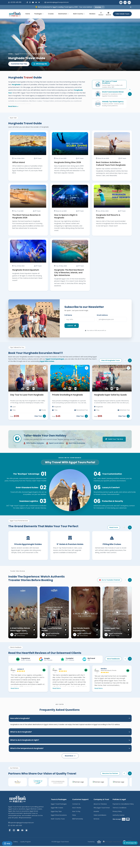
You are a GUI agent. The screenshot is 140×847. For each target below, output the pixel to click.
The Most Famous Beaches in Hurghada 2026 (26, 216)
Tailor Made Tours (122, 14)
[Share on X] (34, 630)
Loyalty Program (25, 842)
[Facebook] (27, 2)
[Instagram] (30, 2)
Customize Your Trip (19, 64)
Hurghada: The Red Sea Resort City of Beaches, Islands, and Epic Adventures (69, 273)
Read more (113, 527)
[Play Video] (23, 612)
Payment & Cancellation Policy (123, 804)
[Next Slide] (130, 360)
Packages (38, 14)
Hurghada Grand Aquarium (25, 270)
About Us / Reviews (100, 804)
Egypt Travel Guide (22, 54)
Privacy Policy (117, 811)
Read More (12, 106)
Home (27, 14)
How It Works (76, 808)
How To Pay (76, 811)
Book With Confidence (70, 458)
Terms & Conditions (119, 808)
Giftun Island (18, 162)
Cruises (51, 14)
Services (96, 819)
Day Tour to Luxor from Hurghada (26, 394)
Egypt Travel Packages (59, 804)
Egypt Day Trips (56, 811)
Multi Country (78, 14)
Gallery (15, 842)
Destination (62, 14)
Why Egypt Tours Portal (102, 808)
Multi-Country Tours (58, 819)
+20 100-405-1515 (15, 2)
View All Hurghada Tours (110, 360)
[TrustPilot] (39, 2)
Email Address (102, 315)
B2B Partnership (77, 819)
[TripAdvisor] (36, 2)
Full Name (68, 315)
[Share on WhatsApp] (34, 634)
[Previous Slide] (130, 89)
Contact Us (76, 804)
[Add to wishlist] (44, 368)
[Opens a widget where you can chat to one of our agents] (7, 843)
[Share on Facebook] (34, 625)
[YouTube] (33, 2)
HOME (10, 54)
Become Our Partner (110, 773)
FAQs (74, 815)
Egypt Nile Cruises (57, 808)
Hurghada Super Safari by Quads (110, 394)
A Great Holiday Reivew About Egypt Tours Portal (20, 630)
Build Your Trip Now (115, 439)
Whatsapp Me (41, 64)
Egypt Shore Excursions (59, 815)
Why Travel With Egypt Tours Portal (70, 462)
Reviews (92, 14)
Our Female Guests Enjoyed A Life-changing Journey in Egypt (82, 631)
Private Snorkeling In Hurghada (67, 394)
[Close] (130, 7)
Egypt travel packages (55, 359)
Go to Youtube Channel (111, 580)
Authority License (118, 815)
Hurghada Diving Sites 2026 (67, 162)
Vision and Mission (100, 815)
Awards (96, 811)
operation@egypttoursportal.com (58, 2)
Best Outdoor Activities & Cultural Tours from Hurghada (111, 163)
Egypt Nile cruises (47, 361)
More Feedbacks (113, 659)
